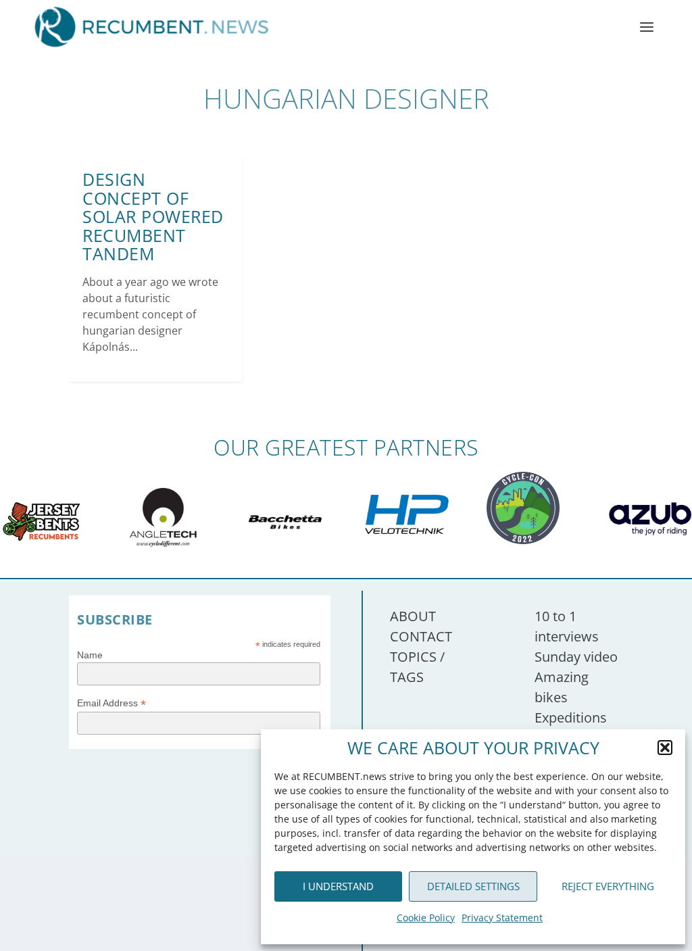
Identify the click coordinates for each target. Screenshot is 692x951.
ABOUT (413, 616)
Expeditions (571, 717)
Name (90, 655)
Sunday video (576, 657)
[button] (665, 747)
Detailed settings (473, 886)
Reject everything (608, 886)
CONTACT (421, 636)
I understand (338, 886)
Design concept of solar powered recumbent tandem (153, 216)
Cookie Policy (426, 917)
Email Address (111, 703)
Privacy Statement (502, 917)
